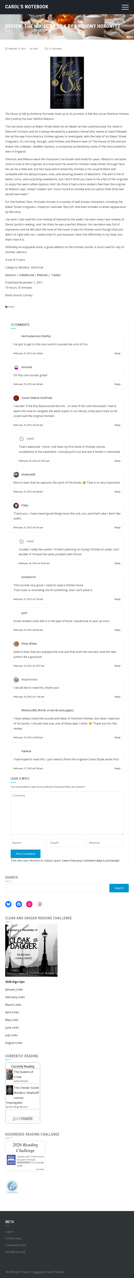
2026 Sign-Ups (15, 982)
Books (11, 306)
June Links (12, 1027)
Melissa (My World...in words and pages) (47, 710)
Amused (26, 367)
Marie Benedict (22, 1081)
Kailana (26, 751)
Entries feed (13, 1238)
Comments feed (15, 1245)
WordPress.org (15, 1252)
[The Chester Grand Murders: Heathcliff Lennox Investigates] (9, 1090)
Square (37, 1272)
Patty (24, 505)
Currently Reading (22, 1066)
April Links (12, 1012)
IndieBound (26, 275)
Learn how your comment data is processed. (91, 860)
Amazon (10, 275)
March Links (13, 1005)
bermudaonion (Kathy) (36, 336)
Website (42, 275)
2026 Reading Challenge (25, 1147)
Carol (35, 48)
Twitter (56, 275)
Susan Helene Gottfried (36, 398)
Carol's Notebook (26, 7)
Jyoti (24, 613)
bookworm (28, 577)
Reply (118, 353)
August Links (13, 1043)
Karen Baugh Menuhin (18, 1107)
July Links (11, 1035)
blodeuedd (28, 474)
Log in (9, 1231)
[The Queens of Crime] (9, 1074)
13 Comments (55, 48)
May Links (11, 1020)
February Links (15, 997)
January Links (14, 989)
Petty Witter (29, 644)
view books (40, 1169)
